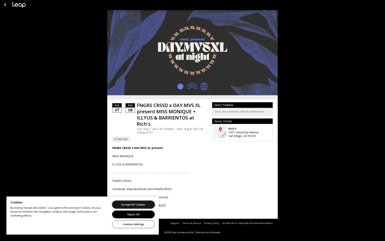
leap (32, 5)
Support (174, 223)
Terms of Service (191, 223)
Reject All (133, 214)
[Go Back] (5, 5)
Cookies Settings (133, 224)
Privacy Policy (211, 223)
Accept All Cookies (133, 204)
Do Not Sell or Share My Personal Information (247, 223)
